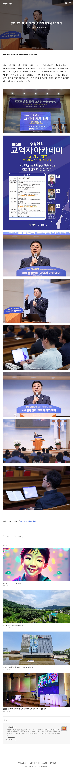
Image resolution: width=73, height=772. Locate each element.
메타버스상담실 (21, 763)
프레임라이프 (7, 3)
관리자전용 (53, 763)
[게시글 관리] (13, 536)
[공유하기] (10, 536)
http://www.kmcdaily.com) (30, 521)
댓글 (5, 720)
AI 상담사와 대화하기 (34, 763)
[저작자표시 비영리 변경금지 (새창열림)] (25, 536)
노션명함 (44, 763)
